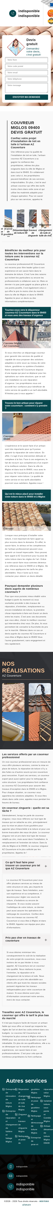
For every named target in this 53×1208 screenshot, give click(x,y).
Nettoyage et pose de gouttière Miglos (34, 1104)
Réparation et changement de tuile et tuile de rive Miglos (22, 1099)
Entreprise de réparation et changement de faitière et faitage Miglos (9, 1126)
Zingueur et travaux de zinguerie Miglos (22, 1123)
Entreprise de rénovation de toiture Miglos (9, 1097)
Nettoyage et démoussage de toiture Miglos (34, 1124)
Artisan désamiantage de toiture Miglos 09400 (47, 1134)
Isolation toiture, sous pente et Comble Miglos (47, 1111)
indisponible (29, 11)
